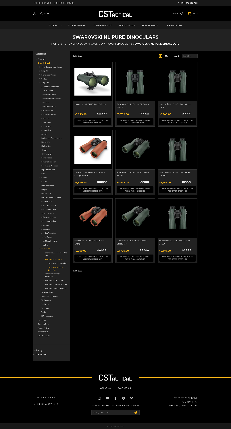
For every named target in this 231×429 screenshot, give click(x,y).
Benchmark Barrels (49, 114)
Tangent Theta (47, 292)
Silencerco (45, 229)
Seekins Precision (48, 221)
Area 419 (44, 102)
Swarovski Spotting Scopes (56, 284)
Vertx (43, 312)
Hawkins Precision (48, 162)
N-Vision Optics (47, 201)
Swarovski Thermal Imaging (56, 288)
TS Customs (46, 300)
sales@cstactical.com (185, 405)
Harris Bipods (46, 158)
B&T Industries (47, 110)
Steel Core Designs (49, 241)
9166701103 (192, 3)
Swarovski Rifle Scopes (54, 280)
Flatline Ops (46, 146)
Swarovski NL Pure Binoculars (55, 268)
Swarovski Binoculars (53, 259)
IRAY (43, 173)
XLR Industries (47, 316)
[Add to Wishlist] (107, 74)
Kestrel (44, 181)
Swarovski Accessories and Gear (56, 254)
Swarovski (45, 249)
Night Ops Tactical (48, 205)
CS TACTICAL (46, 122)
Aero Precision (47, 90)
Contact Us (124, 388)
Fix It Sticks (45, 142)
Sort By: (177, 56)
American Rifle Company (51, 98)
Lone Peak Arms (47, 185)
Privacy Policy (45, 397)
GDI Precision (46, 154)
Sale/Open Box (173, 25)
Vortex (44, 79)
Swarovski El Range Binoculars (52, 275)
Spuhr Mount (46, 237)
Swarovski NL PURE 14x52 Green (90, 104)
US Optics (45, 304)
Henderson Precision (49, 166)
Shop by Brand (76, 25)
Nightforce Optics (48, 75)
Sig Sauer (45, 225)
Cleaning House (102, 25)
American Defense (48, 94)
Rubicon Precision (48, 209)
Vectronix (45, 308)
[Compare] (107, 81)
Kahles (44, 177)
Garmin (44, 150)
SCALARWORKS (47, 213)
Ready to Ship (127, 25)
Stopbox (44, 245)
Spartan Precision (48, 233)
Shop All (54, 25)
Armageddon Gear (48, 106)
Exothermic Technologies (51, 138)
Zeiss (43, 320)
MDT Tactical (46, 193)
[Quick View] (107, 67)
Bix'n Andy (45, 118)
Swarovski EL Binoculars (57, 263)
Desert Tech (46, 126)
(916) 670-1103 (191, 402)
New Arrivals (150, 25)
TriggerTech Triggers (49, 296)
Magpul (44, 189)
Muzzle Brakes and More (51, 197)
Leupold (44, 71)
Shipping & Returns (45, 404)
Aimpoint (45, 82)
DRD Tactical (46, 130)
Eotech (44, 134)
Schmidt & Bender (48, 217)
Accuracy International (50, 87)
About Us (105, 388)
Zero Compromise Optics (51, 67)
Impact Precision (48, 169)
